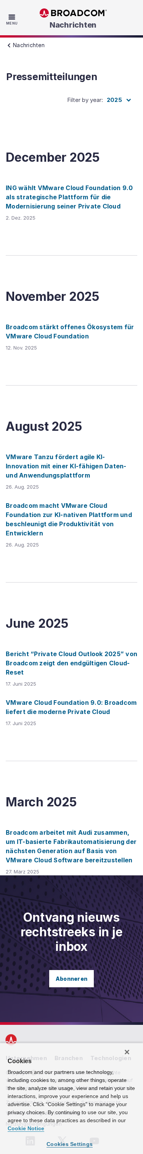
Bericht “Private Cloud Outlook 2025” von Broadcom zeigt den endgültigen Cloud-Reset (71, 663)
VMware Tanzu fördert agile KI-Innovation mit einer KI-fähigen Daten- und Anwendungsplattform (66, 466)
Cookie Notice (26, 1128)
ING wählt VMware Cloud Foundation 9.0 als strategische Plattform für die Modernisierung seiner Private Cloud (69, 197)
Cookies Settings (70, 1144)
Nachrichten (73, 25)
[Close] (127, 1052)
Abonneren (71, 978)
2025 (114, 99)
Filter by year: (85, 99)
